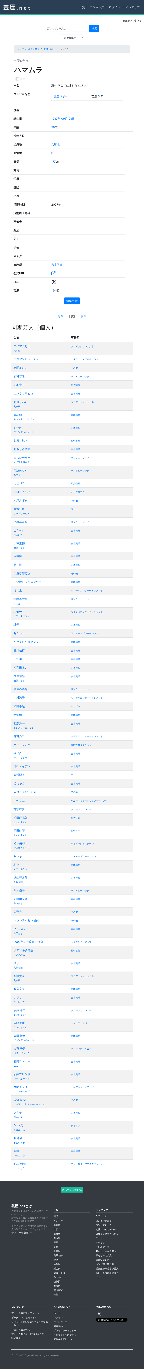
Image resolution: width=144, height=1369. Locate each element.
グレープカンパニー (81, 809)
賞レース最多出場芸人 (107, 1273)
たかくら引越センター (28, 642)
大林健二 (19, 415)
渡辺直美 (19, 988)
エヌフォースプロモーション (86, 359)
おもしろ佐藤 (22, 449)
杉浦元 (18, 612)
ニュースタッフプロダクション (87, 1164)
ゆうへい (19, 929)
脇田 (16, 1151)
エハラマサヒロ (23, 393)
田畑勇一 (19, 659)
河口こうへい (22, 492)
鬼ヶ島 (17, 350)
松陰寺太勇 (21, 599)
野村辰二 (19, 736)
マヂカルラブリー (23, 869)
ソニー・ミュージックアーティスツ (89, 800)
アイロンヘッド (22, 1001)
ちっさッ (100, 1242)
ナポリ (18, 997)
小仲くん (19, 800)
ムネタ (17, 475)
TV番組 (57, 1277)
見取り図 (18, 882)
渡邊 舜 (18, 1138)
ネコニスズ (19, 1130)
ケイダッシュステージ (82, 843)
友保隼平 (19, 676)
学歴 (56, 1259)
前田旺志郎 (21, 817)
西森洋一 (19, 723)
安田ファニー (22, 1061)
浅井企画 (75, 483)
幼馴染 (57, 1281)
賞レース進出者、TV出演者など (27, 1334)
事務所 (57, 1225)
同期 (72, 316)
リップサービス (22, 513)
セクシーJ (20, 633)
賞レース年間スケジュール (25, 1313)
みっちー (19, 856)
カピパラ (19, 483)
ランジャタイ (20, 1014)
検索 (94, 28)
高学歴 (57, 1264)
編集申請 (72, 301)
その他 (74, 368)
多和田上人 (21, 667)
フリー (74, 509)
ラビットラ (19, 1142)
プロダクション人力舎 (82, 346)
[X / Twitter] (99, 1314)
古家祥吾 (19, 809)
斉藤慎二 (19, 556)
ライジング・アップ (81, 942)
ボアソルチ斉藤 (23, 950)
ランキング (97, 7)
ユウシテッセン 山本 (27, 920)
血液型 (57, 1238)
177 (53, 161)
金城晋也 (19, 509)
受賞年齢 (58, 1255)
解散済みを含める (131, 20)
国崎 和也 (20, 1023)
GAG (16, 1066)
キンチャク (19, 903)
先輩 (60, 316)
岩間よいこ (21, 367)
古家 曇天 (20, 1048)
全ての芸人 (34, 49)
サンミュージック (80, 376)
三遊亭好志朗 (22, 573)
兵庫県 (55, 144)
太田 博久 (20, 1035)
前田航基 (19, 830)
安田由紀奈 (21, 899)
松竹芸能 (75, 385)
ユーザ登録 (22, 1232)
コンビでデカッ (104, 1220)
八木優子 (19, 890)
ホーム (57, 1313)
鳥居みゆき (21, 689)
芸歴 (56, 1216)
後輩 (83, 316)
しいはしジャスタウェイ (29, 582)
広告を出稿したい (63, 1339)
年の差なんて (102, 1247)
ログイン (114, 7)
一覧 (82, 7)
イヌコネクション (23, 616)
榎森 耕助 (20, 1100)
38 (53, 127)
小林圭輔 (19, 543)
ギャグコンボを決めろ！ (24, 1317)
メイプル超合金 (22, 462)
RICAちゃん (19, 954)
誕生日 (57, 1268)
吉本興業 (57, 264)
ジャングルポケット (24, 432)
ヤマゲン (19, 1125)
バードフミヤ (22, 745)
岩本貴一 (19, 385)
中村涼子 (19, 697)
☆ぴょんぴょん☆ (25, 792)
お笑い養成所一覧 (20, 1329)
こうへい (19, 530)
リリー (18, 963)
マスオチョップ (22, 847)
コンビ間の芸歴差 (105, 1264)
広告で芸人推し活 (72, 1189)
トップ (20, 49)
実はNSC (58, 1290)
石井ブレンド (22, 1074)
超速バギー (49, 49)
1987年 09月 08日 (63, 118)
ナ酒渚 (18, 715)
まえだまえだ (20, 822)
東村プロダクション (81, 745)
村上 (16, 864)
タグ (98, 1277)
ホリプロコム (78, 492)
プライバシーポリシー (65, 1330)
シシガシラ (19, 1155)
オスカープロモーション (83, 856)
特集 (56, 1294)
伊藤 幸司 (20, 1010)
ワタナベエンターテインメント (87, 590)
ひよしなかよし (22, 1168)
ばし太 (18, 590)
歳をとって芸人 (104, 1255)
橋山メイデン (22, 766)
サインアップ (131, 7)
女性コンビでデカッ (106, 1229)
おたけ (18, 427)
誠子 (16, 624)
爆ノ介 (18, 753)
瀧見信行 (19, 650)
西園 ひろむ (21, 1087)
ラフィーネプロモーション (84, 633)
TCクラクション (22, 1053)
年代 (56, 1229)
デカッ (99, 1238)
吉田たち (18, 535)
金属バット (19, 547)
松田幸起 (19, 706)
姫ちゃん (19, 783)
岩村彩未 (19, 376)
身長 (56, 1247)
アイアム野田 (22, 346)
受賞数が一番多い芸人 (107, 1268)
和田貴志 (19, 976)
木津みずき (21, 500)
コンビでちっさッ (105, 1225)
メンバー (58, 1220)
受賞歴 (57, 1251)
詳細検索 (16, 1338)
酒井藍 (18, 564)
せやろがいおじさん (38, 1104)
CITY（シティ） (22, 1078)
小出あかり (21, 522)
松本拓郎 (19, 843)
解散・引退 (59, 1273)
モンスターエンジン (24, 419)
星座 (56, 1242)
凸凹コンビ (101, 1216)
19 (52, 290)
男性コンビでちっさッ (107, 1234)
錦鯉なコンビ (102, 1259)
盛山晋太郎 (21, 877)
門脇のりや (21, 470)
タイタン (75, 1125)
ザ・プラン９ (20, 758)
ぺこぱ (17, 603)
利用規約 (58, 1326)
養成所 (57, 1286)
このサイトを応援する (65, 1335)
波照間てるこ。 (23, 774)
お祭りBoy (20, 440)
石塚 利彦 (20, 1164)
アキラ (18, 1112)
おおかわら (21, 402)
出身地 (57, 1234)
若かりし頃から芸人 (106, 1251)
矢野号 (18, 911)
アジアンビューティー (28, 359)
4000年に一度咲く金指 (28, 941)
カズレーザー (22, 457)
